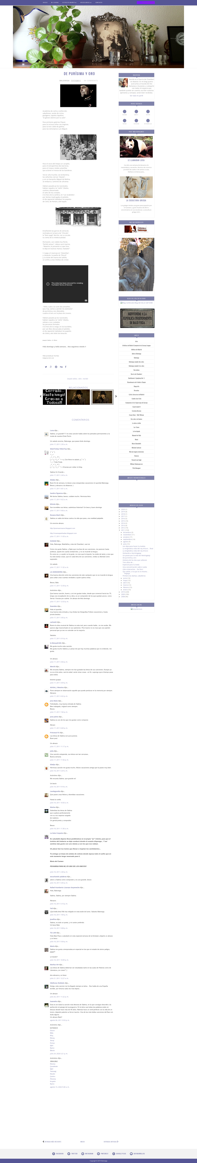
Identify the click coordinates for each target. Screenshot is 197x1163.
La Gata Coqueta (56, 833)
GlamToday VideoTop (58, 449)
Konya (52, 1043)
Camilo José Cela (136, 398)
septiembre (127, 539)
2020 (123, 509)
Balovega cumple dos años (136, 362)
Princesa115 (54, 733)
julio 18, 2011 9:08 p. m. (59, 928)
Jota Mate (54, 701)
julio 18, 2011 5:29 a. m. (59, 771)
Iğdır (51, 1045)
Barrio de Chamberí (136, 374)
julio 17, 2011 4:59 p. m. (59, 683)
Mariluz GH (54, 964)
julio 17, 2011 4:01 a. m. (59, 488)
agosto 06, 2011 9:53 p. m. (60, 1020)
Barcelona (136, 370)
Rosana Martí (55, 515)
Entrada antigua (110, 1141)
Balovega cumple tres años (136, 366)
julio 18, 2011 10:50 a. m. (59, 803)
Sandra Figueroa (56, 493)
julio (125, 544)
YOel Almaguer (136, 468)
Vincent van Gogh (136, 460)
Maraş (52, 1038)
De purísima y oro (129, 558)
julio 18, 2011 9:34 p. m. (59, 941)
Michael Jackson (136, 447)
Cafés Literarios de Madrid (136, 394)
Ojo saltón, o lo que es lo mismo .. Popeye (135, 572)
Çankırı (52, 1076)
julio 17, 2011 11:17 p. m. (59, 746)
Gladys (52, 480)
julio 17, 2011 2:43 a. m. (59, 475)
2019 (123, 512)
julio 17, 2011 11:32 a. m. (59, 567)
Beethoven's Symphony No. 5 (136, 378)
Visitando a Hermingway (132, 553)
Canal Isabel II (136, 407)
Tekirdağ (53, 1071)
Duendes (53, 606)
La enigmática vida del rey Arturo (135, 551)
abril (125, 583)
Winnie (53, 504)
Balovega (136, 358)
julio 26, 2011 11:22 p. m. (59, 997)
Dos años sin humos (136, 419)
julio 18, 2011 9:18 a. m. (59, 787)
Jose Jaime (54, 717)
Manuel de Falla (136, 435)
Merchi (52, 666)
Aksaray (53, 1079)
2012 (123, 528)
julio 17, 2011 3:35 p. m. (59, 617)
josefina (53, 919)
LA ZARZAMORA (56, 572)
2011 (123, 530)
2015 (123, 521)
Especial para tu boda (131, 565)
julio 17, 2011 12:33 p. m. (59, 586)
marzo (125, 585)
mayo (125, 580)
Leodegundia (55, 791)
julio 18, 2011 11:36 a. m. (59, 828)
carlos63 (53, 622)
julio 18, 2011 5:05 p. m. (59, 883)
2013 (123, 525)
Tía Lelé (53, 933)
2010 (123, 592)
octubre (126, 537)
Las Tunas (136, 427)
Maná (136, 439)
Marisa (52, 807)
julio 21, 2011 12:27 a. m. (59, 978)
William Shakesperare (136, 464)
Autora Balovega (136, 353)
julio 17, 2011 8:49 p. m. (59, 728)
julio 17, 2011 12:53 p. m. (59, 601)
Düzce (52, 1030)
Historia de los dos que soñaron (135, 560)
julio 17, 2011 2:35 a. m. (59, 444)
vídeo (80, 379)
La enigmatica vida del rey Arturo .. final (138, 548)
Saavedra (53, 1001)
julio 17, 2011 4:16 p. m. (59, 638)
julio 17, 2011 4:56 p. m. (59, 662)
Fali (51, 908)
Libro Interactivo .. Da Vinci (133, 569)
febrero (126, 587)
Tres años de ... (128, 562)
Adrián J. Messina (57, 687)
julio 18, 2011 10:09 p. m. (59, 960)
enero (125, 590)
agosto (126, 542)
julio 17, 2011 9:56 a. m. (59, 510)
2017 (123, 516)
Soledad (53, 541)
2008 (123, 596)
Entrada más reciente (52, 1141)
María (52, 946)
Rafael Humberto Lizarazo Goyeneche (65, 887)
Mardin (52, 1074)
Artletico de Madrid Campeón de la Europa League (136, 345)
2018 (123, 514)
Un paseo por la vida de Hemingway (136, 555)
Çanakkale (54, 1066)
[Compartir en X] (45, 367)
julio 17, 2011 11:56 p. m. (59, 760)
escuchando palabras (58, 876)
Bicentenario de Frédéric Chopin (136, 382)
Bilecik (52, 1050)
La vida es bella (136, 423)
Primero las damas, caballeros (134, 576)
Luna (52, 430)
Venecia (136, 456)
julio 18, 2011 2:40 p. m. (59, 872)
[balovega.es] (136, 232)
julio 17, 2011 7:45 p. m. (59, 712)
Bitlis (51, 1033)
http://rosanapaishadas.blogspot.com (63, 533)
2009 (123, 594)
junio (125, 578)
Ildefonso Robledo (57, 983)
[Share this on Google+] (50, 367)
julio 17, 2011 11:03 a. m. (59, 536)
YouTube (85, 379)
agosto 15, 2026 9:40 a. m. (59, 1087)
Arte (136, 341)
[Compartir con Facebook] (65, 367)
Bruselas (136, 390)
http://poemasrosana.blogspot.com (62, 528)
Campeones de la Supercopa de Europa (136, 403)
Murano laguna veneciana (136, 452)
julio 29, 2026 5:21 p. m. (59, 1054)
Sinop (52, 1040)
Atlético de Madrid (136, 349)
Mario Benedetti (136, 443)
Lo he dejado (136, 431)
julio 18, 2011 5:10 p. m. (59, 904)
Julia (51, 751)
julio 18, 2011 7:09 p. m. (59, 915)
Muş (51, 1035)
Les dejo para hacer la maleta (134, 546)
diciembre (127, 532)
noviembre (127, 535)
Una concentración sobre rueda (135, 567)
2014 (123, 523)
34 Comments (91, 80)
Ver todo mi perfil (136, 96)
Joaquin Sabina (72, 379)
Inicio (82, 1141)
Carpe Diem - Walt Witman (136, 415)
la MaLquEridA (55, 643)
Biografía (136, 386)
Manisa (52, 1064)
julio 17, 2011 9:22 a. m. (59, 499)
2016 (123, 518)
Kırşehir (53, 1081)
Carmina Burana (136, 411)
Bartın (52, 1048)
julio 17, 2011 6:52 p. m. (59, 696)
